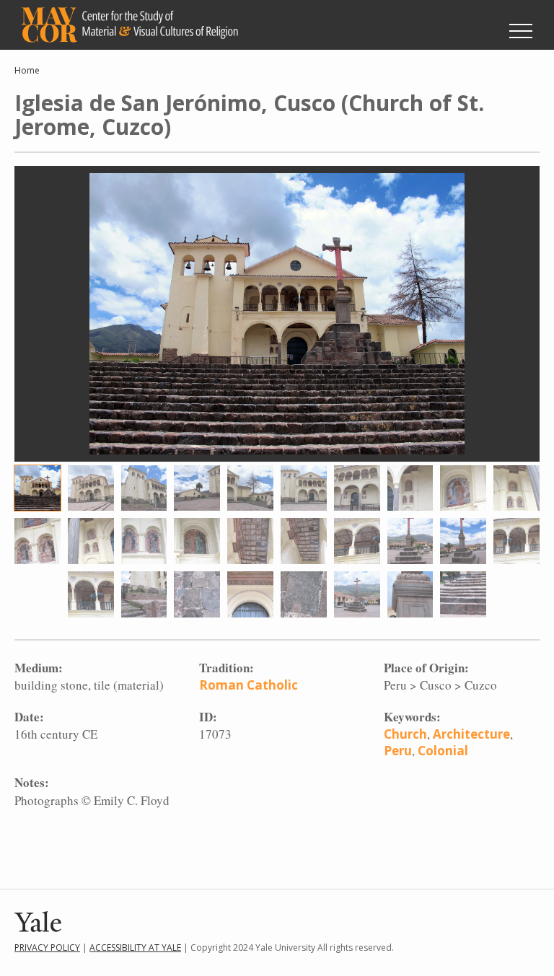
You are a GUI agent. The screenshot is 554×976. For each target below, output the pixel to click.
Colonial (443, 750)
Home (27, 70)
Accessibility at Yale (135, 947)
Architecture (471, 734)
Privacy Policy (47, 947)
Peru (398, 750)
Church (405, 734)
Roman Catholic (248, 685)
